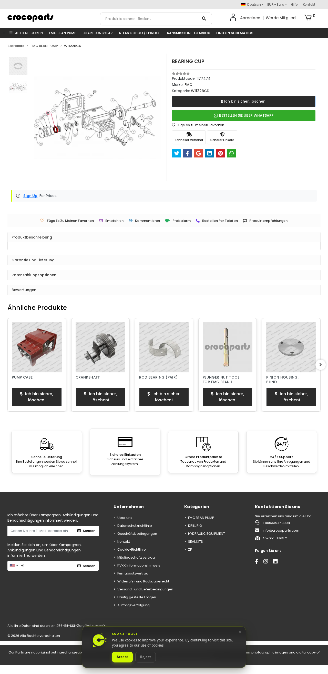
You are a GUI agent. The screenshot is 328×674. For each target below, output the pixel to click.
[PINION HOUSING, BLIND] (291, 347)
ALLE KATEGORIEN (28, 33)
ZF (190, 549)
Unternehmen (129, 507)
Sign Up (30, 195)
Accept (122, 657)
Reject (145, 657)
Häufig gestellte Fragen (136, 597)
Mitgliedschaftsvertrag (136, 557)
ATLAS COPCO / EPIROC (139, 33)
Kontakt (309, 4)
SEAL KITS (195, 541)
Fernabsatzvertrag (132, 573)
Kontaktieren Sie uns (277, 507)
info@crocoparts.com (281, 530)
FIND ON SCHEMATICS (234, 33)
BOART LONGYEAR (97, 33)
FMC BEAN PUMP (62, 33)
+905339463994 (276, 522)
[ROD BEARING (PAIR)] (164, 347)
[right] (320, 364)
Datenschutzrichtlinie (134, 525)
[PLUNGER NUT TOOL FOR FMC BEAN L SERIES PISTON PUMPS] (227, 347)
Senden (89, 530)
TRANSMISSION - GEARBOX (187, 33)
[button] (310, 18)
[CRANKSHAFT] (100, 347)
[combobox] (13, 565)
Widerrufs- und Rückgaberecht (143, 581)
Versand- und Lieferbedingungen (145, 589)
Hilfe (294, 4)
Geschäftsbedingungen (137, 533)
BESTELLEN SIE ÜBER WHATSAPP (246, 115)
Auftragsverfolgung (133, 605)
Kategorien (196, 507)
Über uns (124, 517)
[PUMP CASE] (36, 347)
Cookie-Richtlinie (131, 549)
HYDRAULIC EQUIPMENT (206, 533)
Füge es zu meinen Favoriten (200, 125)
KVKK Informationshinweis (138, 565)
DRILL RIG (195, 525)
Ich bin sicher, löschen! (245, 101)
